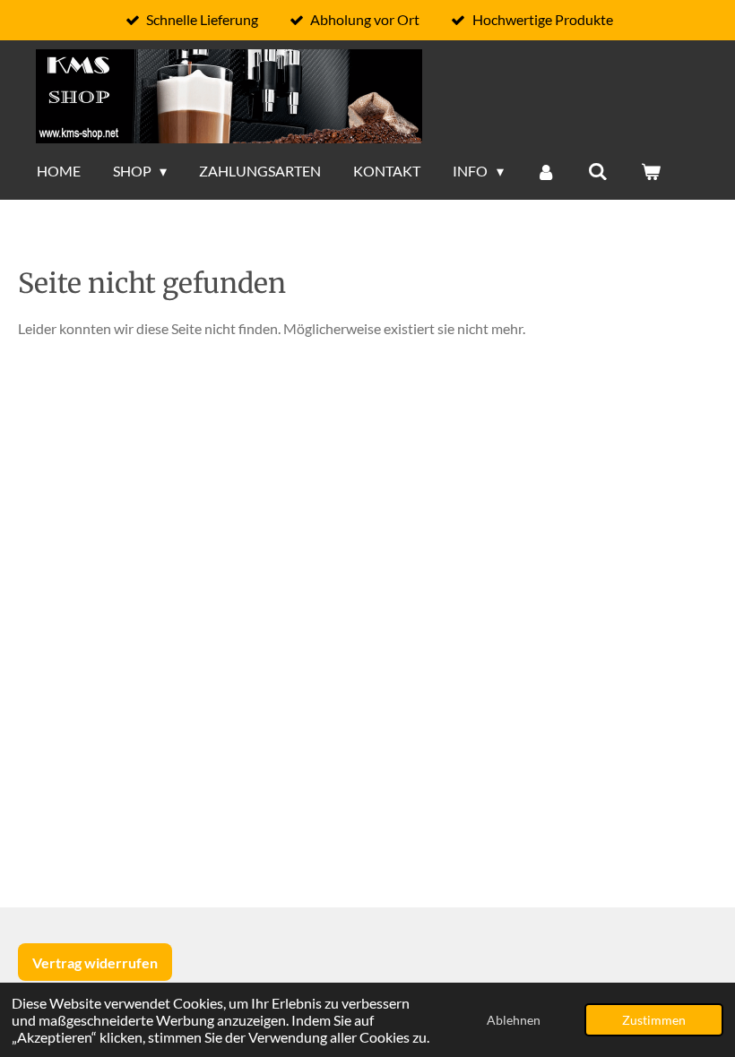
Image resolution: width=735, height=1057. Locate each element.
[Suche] (597, 171)
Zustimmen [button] (654, 1019)
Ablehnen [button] (513, 1019)
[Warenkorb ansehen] (650, 171)
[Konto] (545, 171)
